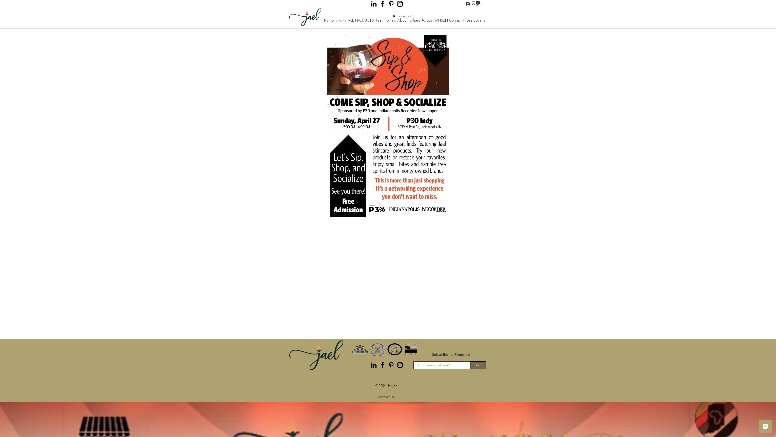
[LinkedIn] (374, 4)
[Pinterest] (391, 4)
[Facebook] (382, 4)
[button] (476, 3)
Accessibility (386, 396)
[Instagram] (400, 4)
